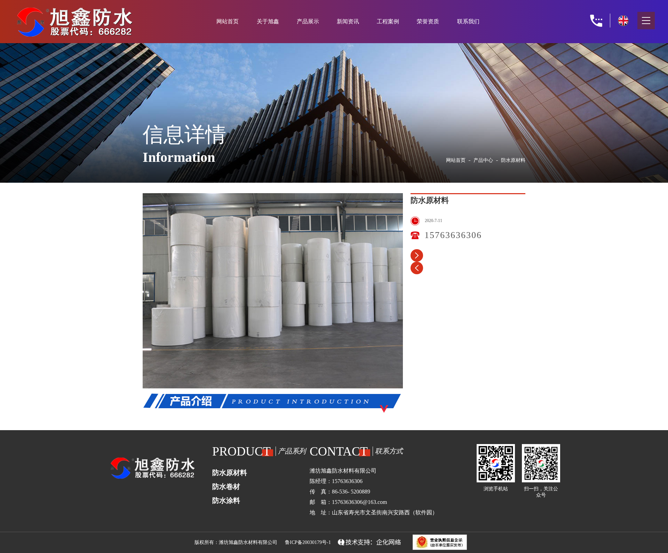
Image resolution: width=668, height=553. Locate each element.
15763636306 (453, 235)
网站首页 (227, 21)
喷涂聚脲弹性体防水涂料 (417, 268)
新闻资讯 (348, 21)
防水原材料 (229, 472)
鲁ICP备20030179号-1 (308, 542)
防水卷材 (226, 486)
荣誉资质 (428, 21)
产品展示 (308, 21)
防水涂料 (226, 500)
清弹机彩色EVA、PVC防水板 (417, 255)
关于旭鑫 (268, 21)
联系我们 (468, 21)
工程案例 (388, 21)
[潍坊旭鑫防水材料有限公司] (84, 20)
